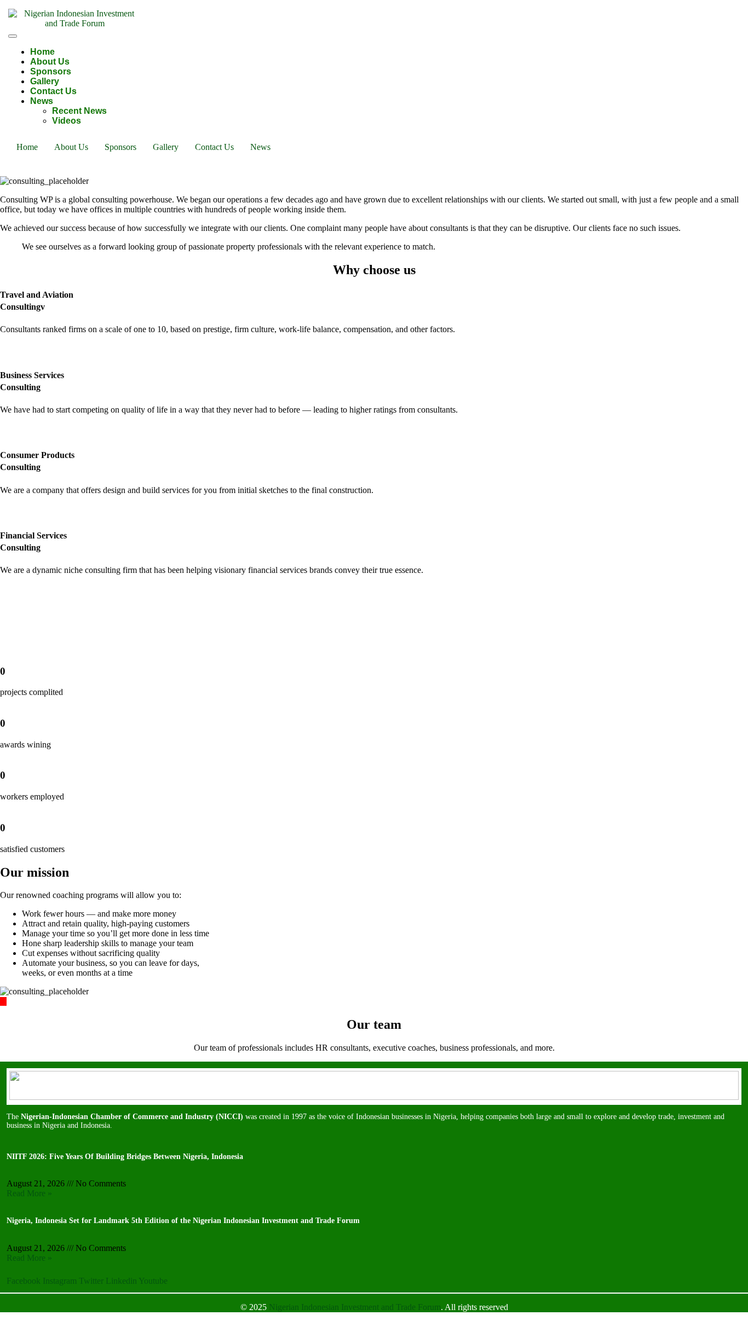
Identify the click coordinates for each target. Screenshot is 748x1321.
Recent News (79, 110)
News (41, 101)
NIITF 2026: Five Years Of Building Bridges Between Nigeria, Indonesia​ (125, 1156)
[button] (263, 147)
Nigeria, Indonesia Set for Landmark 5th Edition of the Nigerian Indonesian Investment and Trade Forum (183, 1220)
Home (42, 51)
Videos (66, 120)
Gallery (44, 81)
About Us (50, 61)
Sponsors (50, 71)
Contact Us (53, 91)
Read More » (29, 1193)
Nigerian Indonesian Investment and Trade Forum (355, 1307)
